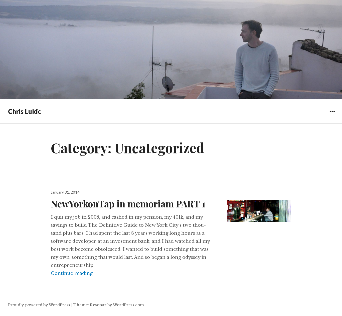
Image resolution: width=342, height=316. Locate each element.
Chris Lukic (24, 111)
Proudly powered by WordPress (39, 304)
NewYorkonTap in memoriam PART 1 (128, 203)
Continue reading (72, 273)
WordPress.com (128, 304)
